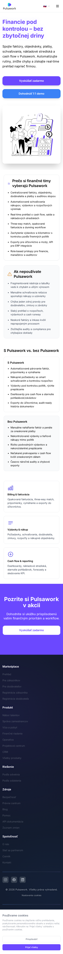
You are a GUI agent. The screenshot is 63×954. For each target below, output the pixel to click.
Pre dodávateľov (11, 686)
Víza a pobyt (9, 727)
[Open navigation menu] (57, 6)
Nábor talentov (11, 715)
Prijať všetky (31, 947)
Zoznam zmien (10, 827)
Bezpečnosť (9, 797)
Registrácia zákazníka (15, 692)
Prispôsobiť (31, 939)
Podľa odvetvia (11, 774)
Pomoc (6, 815)
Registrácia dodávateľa (15, 698)
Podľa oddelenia (11, 780)
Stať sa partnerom (12, 850)
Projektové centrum (13, 745)
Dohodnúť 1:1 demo (31, 93)
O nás (5, 844)
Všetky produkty (11, 758)
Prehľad (6, 674)
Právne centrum (11, 803)
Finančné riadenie (12, 733)
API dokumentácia (12, 821)
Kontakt (6, 862)
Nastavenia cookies (31, 895)
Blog (5, 809)
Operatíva (8, 739)
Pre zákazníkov (11, 680)
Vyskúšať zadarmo (31, 80)
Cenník (6, 856)
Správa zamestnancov (15, 721)
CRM (5, 751)
